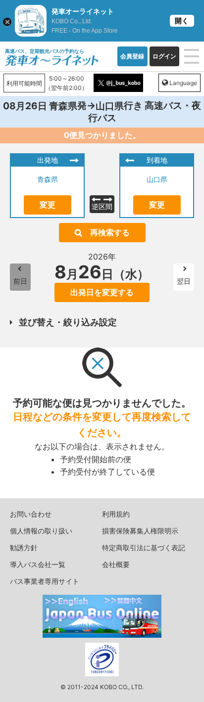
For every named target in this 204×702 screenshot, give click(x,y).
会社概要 (116, 564)
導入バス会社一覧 (37, 564)
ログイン (164, 56)
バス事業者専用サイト (44, 581)
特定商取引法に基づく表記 (143, 547)
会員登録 (132, 56)
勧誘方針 (24, 547)
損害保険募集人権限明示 (140, 530)
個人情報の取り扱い (41, 530)
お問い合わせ (30, 514)
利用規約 (116, 514)
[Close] (7, 22)
